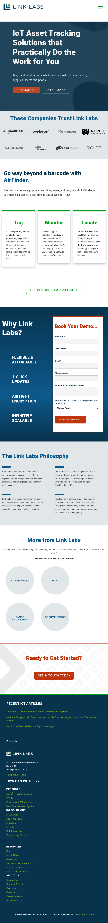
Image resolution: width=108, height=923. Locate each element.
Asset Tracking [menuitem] (14, 818)
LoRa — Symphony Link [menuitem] (19, 793)
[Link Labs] (19, 757)
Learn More (55, 90)
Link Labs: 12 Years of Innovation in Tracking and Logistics (37, 711)
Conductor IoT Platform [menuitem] (19, 802)
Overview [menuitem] (11, 888)
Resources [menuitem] (11, 859)
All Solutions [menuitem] (13, 814)
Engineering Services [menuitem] (17, 835)
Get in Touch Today (54, 675)
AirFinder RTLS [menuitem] (14, 900)
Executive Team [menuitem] (14, 896)
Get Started (26, 90)
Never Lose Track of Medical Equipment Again (30, 726)
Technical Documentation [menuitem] (19, 863)
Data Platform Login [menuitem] (17, 871)
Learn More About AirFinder (54, 290)
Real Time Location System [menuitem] (20, 806)
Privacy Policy (84, 914)
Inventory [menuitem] (11, 827)
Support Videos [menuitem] (14, 867)
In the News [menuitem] (12, 855)
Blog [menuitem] (8, 851)
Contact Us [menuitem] (12, 880)
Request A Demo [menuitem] (15, 884)
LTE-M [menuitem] (9, 798)
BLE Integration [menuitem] (14, 831)
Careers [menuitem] (10, 892)
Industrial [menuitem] (11, 823)
